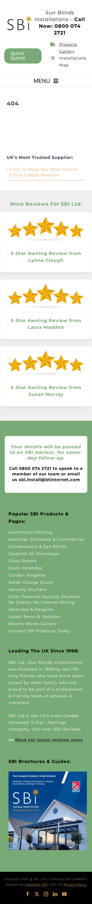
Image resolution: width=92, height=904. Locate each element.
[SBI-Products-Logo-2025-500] (20, 17)
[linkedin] (55, 894)
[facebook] (27, 894)
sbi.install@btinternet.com (49, 479)
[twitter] (37, 894)
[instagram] (46, 894)
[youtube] (64, 894)
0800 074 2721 (35, 468)
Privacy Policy (75, 884)
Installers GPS (36, 884)
